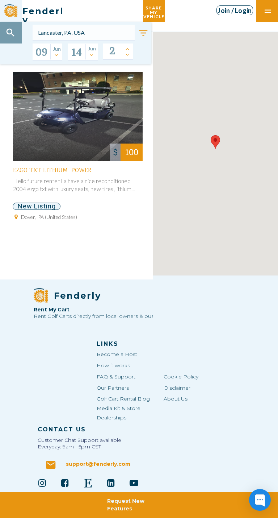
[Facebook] (65, 482)
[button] (215, 142)
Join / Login (235, 10)
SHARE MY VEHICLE (153, 11)
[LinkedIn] (111, 482)
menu (268, 11)
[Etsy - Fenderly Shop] (88, 482)
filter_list (143, 33)
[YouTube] (134, 482)
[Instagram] (42, 482)
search (10, 32)
